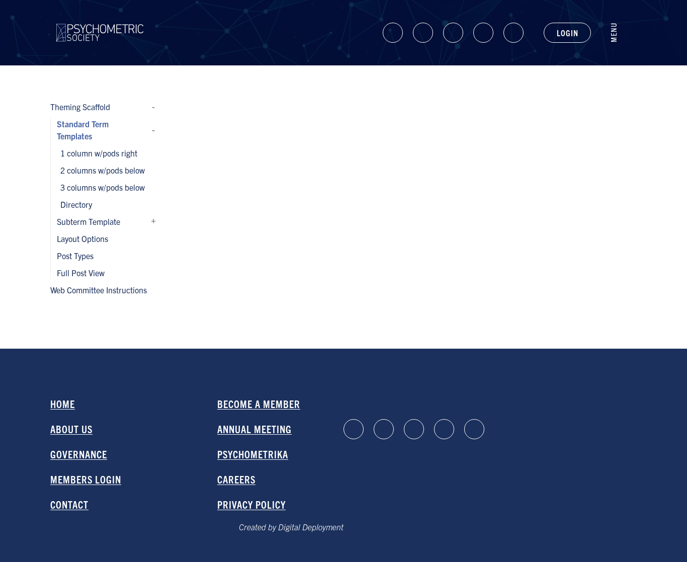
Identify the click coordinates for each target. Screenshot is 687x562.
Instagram (483, 33)
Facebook (423, 33)
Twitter (513, 33)
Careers (236, 479)
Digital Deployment (310, 527)
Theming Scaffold (153, 106)
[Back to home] (99, 23)
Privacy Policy (251, 504)
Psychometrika (252, 454)
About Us (71, 429)
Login (567, 33)
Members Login (85, 479)
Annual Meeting (254, 429)
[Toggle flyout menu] (619, 33)
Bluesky (453, 33)
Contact (69, 504)
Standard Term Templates (153, 129)
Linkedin (393, 33)
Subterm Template (153, 221)
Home (62, 403)
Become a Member (258, 403)
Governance (78, 454)
